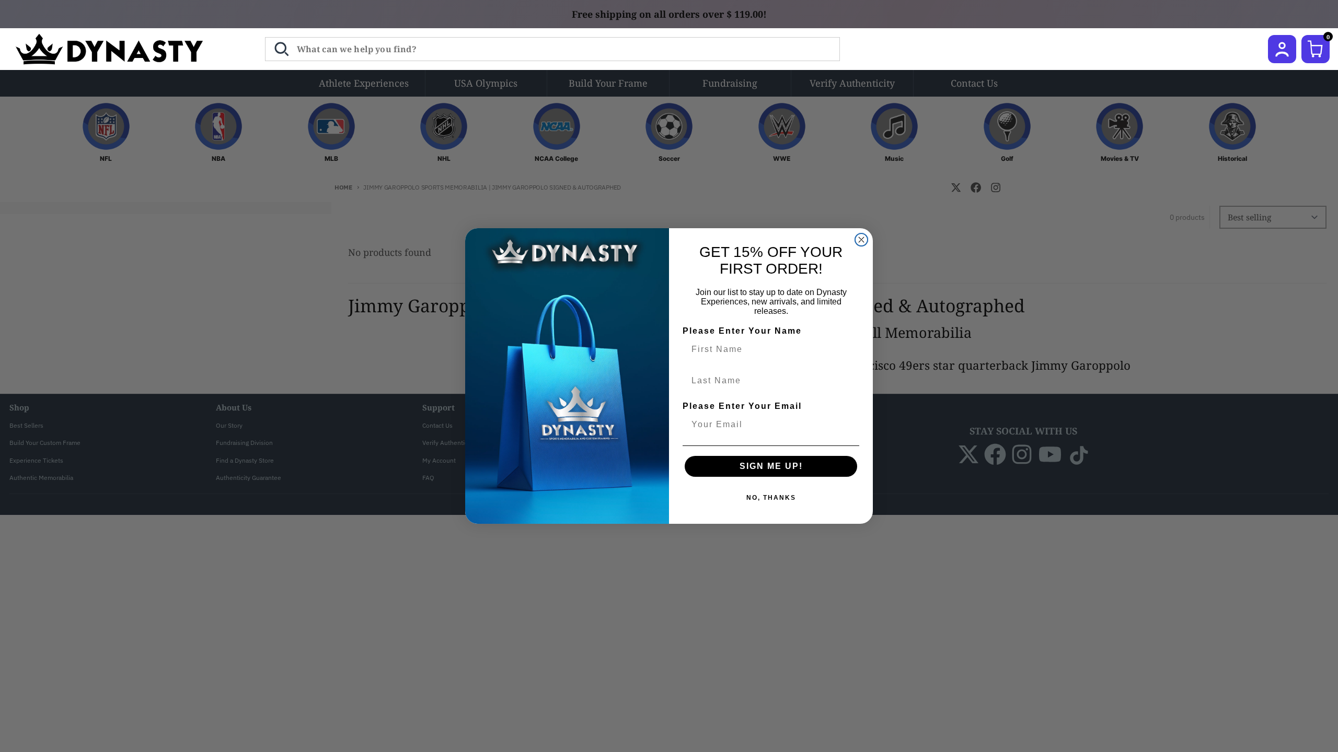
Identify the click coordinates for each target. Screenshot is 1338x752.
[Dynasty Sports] (123, 49)
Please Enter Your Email (742, 406)
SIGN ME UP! (771, 466)
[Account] (1282, 49)
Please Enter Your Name (742, 330)
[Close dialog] (861, 239)
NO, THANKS (771, 497)
